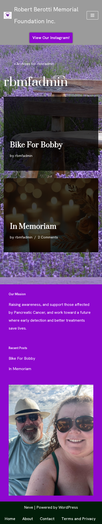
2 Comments (48, 237)
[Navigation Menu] (92, 15)
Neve (28, 507)
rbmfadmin (23, 155)
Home (8, 64)
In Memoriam (33, 226)
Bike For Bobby (36, 145)
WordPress (68, 507)
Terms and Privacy (78, 518)
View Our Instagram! (51, 37)
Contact (47, 518)
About (27, 518)
